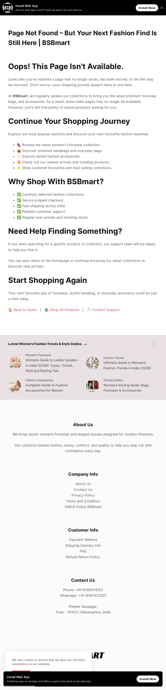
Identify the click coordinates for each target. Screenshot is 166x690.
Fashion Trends (114, 358)
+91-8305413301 (89, 590)
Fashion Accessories (39, 380)
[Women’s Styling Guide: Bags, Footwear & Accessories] (92, 385)
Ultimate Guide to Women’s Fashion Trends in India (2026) (127, 365)
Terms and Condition (83, 501)
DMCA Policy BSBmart (83, 507)
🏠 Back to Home (22, 310)
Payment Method (83, 539)
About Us (83, 484)
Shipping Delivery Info (83, 545)
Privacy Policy (83, 495)
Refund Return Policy (83, 557)
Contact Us (83, 489)
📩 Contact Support (103, 310)
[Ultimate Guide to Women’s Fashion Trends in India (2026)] (92, 363)
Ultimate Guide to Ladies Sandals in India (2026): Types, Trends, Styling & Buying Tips (51, 365)
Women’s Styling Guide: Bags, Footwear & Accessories (127, 388)
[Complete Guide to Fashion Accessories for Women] (14, 385)
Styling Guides (113, 380)
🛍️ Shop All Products (62, 310)
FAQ (83, 551)
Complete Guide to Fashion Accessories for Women (47, 388)
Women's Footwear (38, 355)
